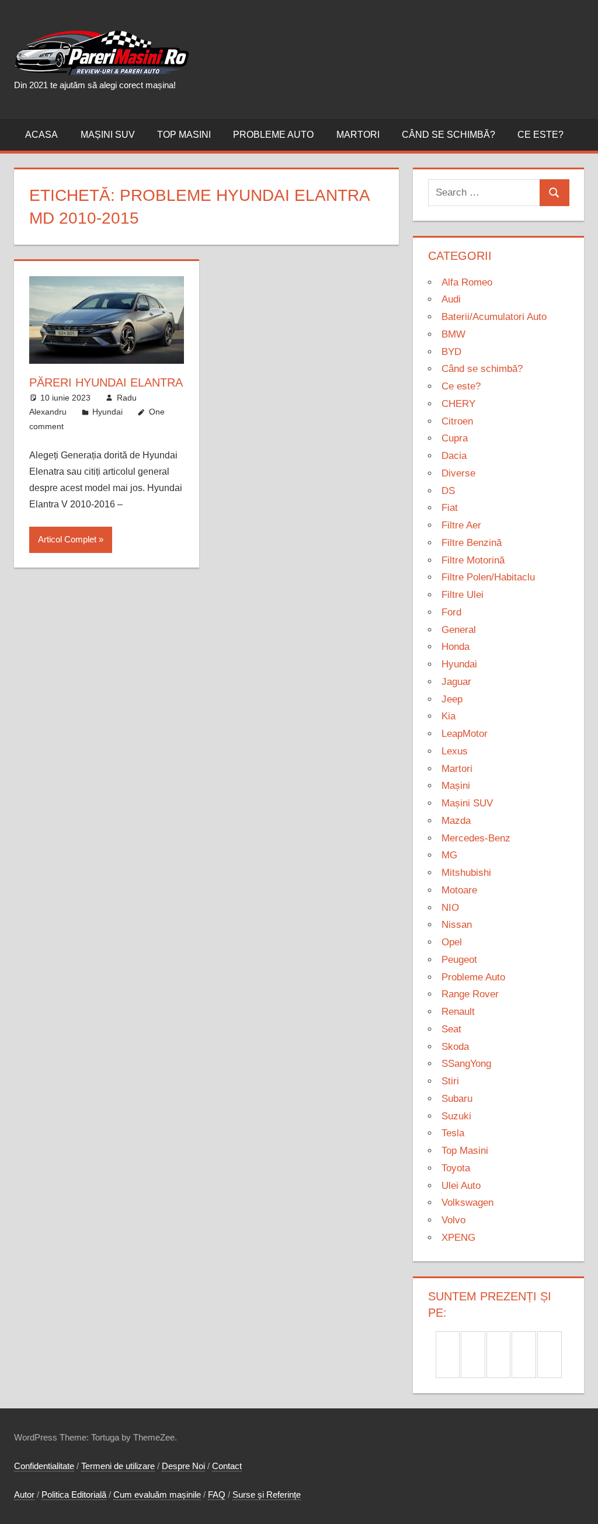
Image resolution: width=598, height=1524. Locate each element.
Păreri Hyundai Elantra (106, 382)
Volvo (453, 1220)
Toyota (455, 1168)
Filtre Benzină (471, 542)
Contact (227, 1466)
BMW (453, 334)
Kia (448, 716)
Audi (451, 299)
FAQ (216, 1494)
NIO (450, 907)
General (458, 629)
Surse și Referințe (266, 1494)
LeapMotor (464, 733)
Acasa (41, 135)
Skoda (455, 1046)
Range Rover (470, 994)
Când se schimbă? (448, 135)
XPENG (458, 1237)
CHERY (458, 403)
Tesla (452, 1133)
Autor (24, 1494)
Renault (458, 1011)
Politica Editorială (73, 1494)
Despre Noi (183, 1466)
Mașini (455, 785)
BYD (451, 351)
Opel (451, 942)
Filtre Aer (461, 525)
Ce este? (540, 135)
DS (448, 490)
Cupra (454, 438)
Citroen (457, 421)
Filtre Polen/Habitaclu (488, 577)
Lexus (454, 751)
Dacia (454, 455)
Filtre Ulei (462, 594)
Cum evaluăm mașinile (157, 1494)
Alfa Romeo (466, 282)
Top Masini (184, 135)
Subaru (456, 1098)
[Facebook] (448, 1354)
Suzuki (456, 1116)
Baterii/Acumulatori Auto (494, 316)
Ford (451, 612)
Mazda (456, 820)
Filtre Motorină (473, 560)
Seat (451, 1029)
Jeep (452, 699)
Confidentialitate (44, 1466)
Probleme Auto (273, 135)
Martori (358, 135)
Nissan (456, 924)
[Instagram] (498, 1354)
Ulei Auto (461, 1185)
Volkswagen (467, 1202)
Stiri (450, 1081)
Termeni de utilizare (118, 1466)
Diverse (458, 473)
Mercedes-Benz (475, 838)
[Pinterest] (473, 1354)
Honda (455, 646)
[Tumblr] (524, 1354)
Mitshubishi (466, 872)
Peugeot (459, 959)
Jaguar (456, 681)
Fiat (449, 507)
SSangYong (466, 1063)
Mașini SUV (108, 135)
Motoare (459, 890)
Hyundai (107, 411)
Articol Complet (67, 539)
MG (449, 855)
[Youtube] (549, 1354)
